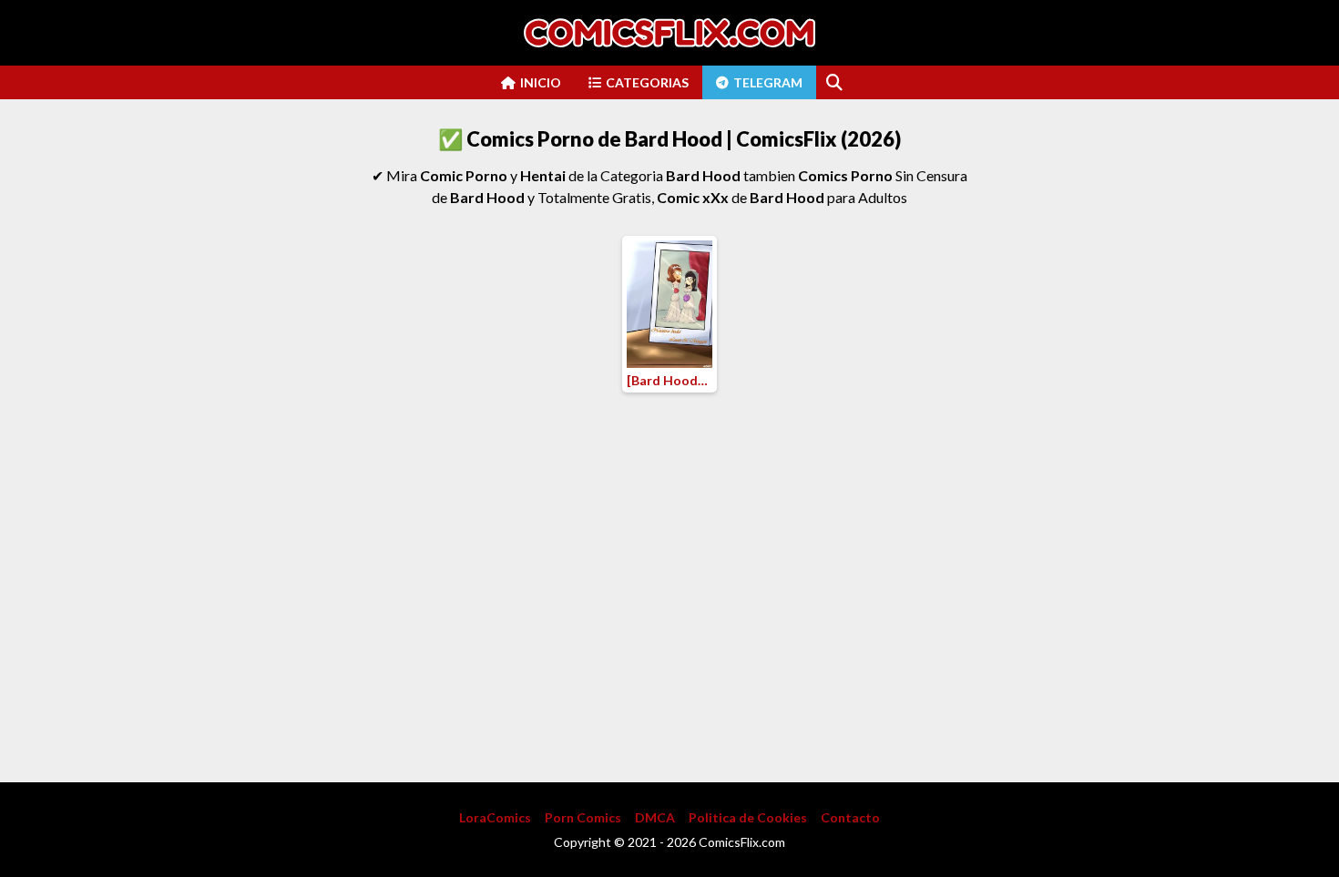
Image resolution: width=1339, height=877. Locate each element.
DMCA (655, 817)
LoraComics (495, 817)
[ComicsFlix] (669, 32)
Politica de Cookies (748, 817)
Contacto (850, 817)
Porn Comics (583, 817)
